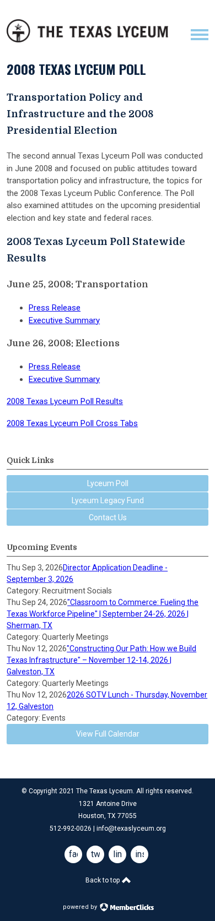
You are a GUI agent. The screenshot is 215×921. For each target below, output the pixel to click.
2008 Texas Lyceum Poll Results (65, 401)
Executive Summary (64, 320)
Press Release (54, 308)
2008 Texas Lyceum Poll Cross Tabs (72, 423)
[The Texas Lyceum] (87, 40)
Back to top (103, 880)
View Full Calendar (107, 733)
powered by (81, 907)
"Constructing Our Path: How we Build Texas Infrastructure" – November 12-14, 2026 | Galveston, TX (101, 660)
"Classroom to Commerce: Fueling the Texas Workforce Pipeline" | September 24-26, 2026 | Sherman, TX (102, 614)
